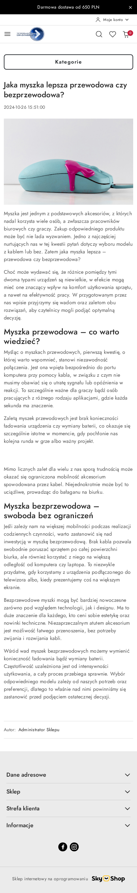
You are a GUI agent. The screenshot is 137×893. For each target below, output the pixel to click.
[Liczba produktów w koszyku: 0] (125, 34)
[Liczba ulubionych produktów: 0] (112, 34)
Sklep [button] (13, 791)
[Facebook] (62, 846)
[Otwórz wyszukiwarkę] (99, 34)
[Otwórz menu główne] (7, 34)
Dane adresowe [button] (26, 775)
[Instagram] (74, 846)
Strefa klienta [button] (23, 808)
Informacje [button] (19, 825)
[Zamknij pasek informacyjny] (130, 7)
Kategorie (68, 61)
